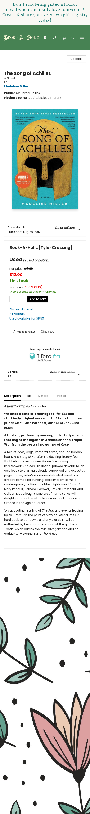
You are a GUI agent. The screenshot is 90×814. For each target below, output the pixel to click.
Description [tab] (12, 396)
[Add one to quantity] (23, 299)
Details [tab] (43, 396)
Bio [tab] (29, 396)
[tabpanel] (45, 476)
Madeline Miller (16, 86)
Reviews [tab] (60, 396)
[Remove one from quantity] (12, 299)
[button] (45, 38)
